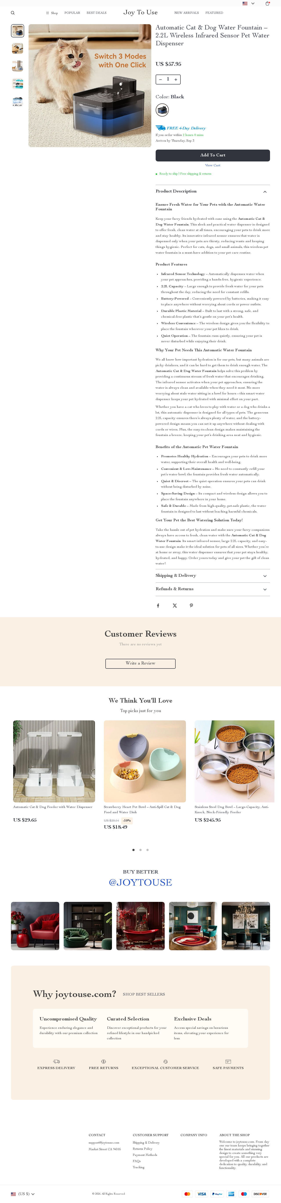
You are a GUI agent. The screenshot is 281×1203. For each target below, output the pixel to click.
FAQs (137, 1161)
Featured (214, 13)
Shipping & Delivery (146, 1142)
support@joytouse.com (104, 1142)
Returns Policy (142, 1149)
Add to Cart (212, 155)
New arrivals (187, 13)
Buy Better (140, 872)
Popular (72, 13)
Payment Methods (145, 1155)
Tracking (138, 1167)
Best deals (96, 13)
